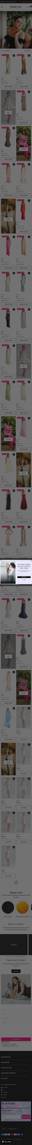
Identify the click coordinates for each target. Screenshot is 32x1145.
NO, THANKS (24, 579)
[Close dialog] (31, 560)
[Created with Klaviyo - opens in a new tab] (16, 584)
